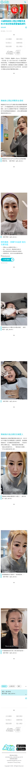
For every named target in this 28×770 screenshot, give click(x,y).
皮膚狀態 (12, 686)
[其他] (26, 28)
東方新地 (3, 31)
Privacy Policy (17, 762)
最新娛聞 (3, 27)
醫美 (19, 686)
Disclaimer (10, 762)
